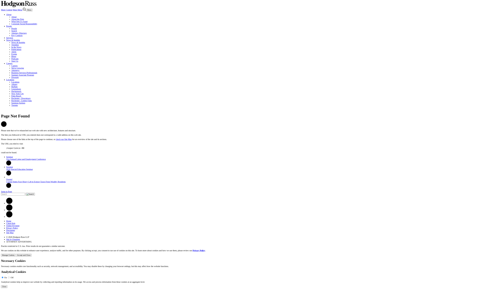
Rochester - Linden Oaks (21, 101)
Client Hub (10, 223)
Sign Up (14, 61)
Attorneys (15, 70)
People (9, 26)
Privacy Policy (12, 228)
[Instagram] (9, 217)
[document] (248, 273)
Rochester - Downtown (20, 98)
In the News (16, 47)
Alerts (13, 52)
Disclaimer (10, 230)
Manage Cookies (8, 255)
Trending (15, 45)
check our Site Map (64, 139)
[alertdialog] (248, 273)
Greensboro (16, 89)
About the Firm (17, 19)
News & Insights (13, 40)
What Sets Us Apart (19, 21)
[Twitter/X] (9, 210)
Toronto (14, 105)
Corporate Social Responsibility (24, 24)
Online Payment (12, 226)
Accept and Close (23, 255)
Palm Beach (16, 96)
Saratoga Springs (18, 103)
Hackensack (16, 91)
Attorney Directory (19, 33)
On (5, 277)
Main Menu (17, 10)
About (8, 14)
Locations (10, 80)
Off (12, 277)
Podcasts (14, 59)
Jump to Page (6, 191)
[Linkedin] (9, 203)
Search (14, 31)
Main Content (6, 10)
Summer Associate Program (22, 75)
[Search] (24, 10)
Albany (14, 84)
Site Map (10, 233)
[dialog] (248, 253)
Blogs (13, 56)
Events (14, 54)
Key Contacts (16, 35)
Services (9, 38)
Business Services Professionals (24, 73)
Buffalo (14, 87)
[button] (4, 126)
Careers (9, 63)
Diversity (15, 77)
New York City (17, 94)
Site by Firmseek (13, 239)
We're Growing (17, 68)
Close (4, 287)
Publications (16, 49)
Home (8, 221)
